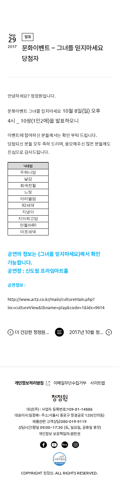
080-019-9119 (74, 421)
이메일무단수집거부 (70, 383)
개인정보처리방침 (29, 383)
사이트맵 (97, 383)
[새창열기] (43, 444)
